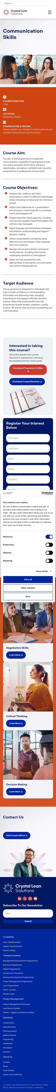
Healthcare (8, 1043)
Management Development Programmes (20, 961)
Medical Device (9, 1035)
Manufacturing (9, 1027)
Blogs (5, 1066)
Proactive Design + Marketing (30, 1087)
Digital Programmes (11, 969)
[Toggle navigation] (49, 12)
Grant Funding (9, 950)
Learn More (15, 655)
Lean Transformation (12, 942)
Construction (8, 1023)
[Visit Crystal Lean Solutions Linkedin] (19, 899)
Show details (42, 571)
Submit (28, 921)
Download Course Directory (26, 381)
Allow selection (28, 588)
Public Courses (9, 990)
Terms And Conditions (12, 1075)
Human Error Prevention (13, 973)
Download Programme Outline (28, 368)
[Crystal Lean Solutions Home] (15, 12)
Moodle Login (9, 994)
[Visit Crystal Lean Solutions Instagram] (30, 899)
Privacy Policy (35, 1085)
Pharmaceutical (10, 1031)
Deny (28, 596)
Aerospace (7, 1048)
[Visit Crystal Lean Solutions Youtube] (35, 899)
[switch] (49, 545)
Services (6, 1052)
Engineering (8, 1039)
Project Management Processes (16, 1004)
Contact (6, 1062)
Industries (8, 1017)
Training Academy (12, 955)
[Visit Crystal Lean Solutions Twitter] (25, 899)
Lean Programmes (11, 986)
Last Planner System (11, 1008)
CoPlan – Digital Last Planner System (18, 1012)
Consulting (8, 937)
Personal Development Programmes (18, 977)
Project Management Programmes (17, 981)
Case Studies (8, 1070)
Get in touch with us (15, 835)
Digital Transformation (12, 946)
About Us (7, 1057)
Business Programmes (12, 965)
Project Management (13, 999)
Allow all (28, 579)
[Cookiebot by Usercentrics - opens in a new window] (41, 493)
